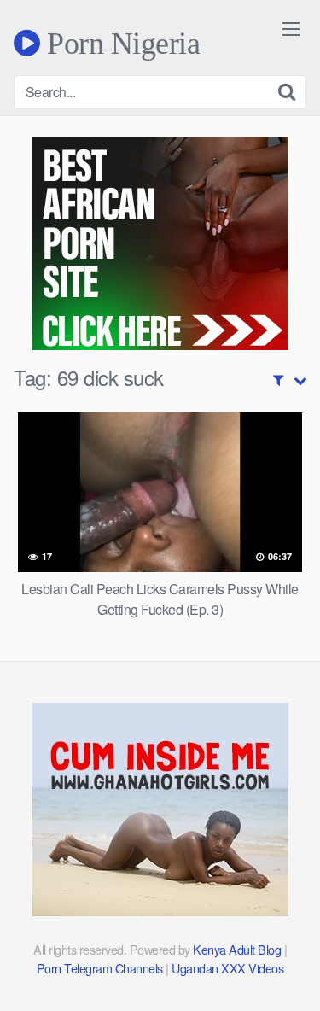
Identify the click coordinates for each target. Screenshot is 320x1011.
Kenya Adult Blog (237, 949)
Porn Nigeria (120, 42)
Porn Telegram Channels (101, 968)
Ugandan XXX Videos (227, 968)
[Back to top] (290, 973)
